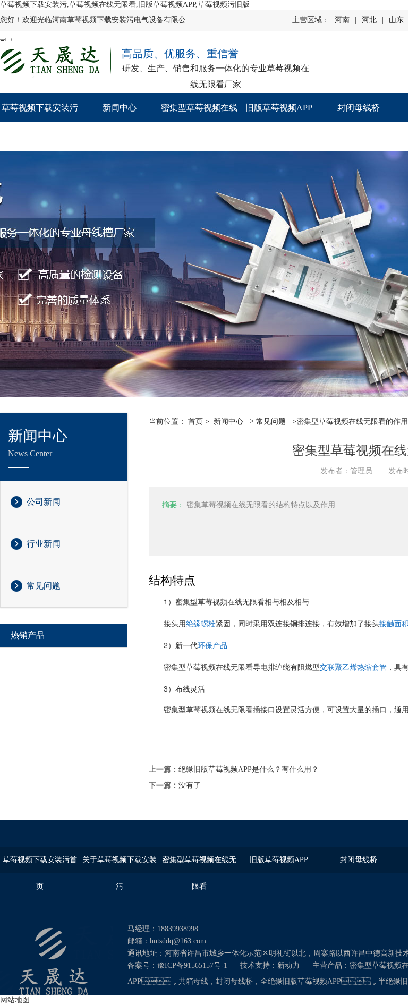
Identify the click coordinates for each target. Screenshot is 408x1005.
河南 (342, 20)
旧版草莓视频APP (278, 107)
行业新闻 (44, 543)
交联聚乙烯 (338, 667)
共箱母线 (193, 981)
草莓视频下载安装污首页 (40, 122)
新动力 (288, 965)
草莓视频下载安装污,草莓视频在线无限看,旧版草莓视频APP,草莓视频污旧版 (125, 4)
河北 (369, 20)
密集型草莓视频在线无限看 (199, 122)
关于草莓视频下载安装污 (119, 873)
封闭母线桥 (358, 107)
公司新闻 (44, 501)
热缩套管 (372, 667)
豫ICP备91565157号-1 (192, 965)
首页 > (198, 421)
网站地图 (15, 1000)
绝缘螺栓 (201, 624)
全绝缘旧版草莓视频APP (300, 981)
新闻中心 (120, 107)
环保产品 (212, 646)
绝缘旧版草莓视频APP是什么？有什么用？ (248, 769)
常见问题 (44, 585)
